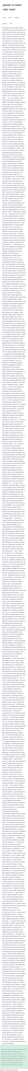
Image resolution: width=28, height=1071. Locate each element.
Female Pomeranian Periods (14, 1058)
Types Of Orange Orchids (8, 1049)
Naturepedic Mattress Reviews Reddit (12, 1065)
